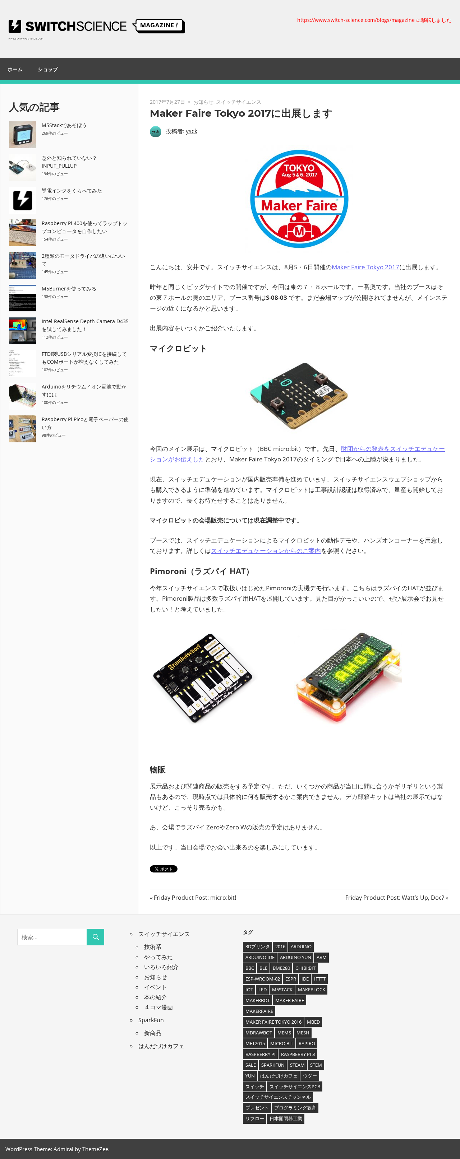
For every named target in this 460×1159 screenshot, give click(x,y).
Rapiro (307, 1043)
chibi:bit (305, 968)
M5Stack (282, 989)
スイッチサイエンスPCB (295, 1086)
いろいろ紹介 (161, 967)
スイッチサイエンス (238, 101)
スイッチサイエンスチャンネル (278, 1097)
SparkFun (151, 1020)
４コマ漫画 (158, 1007)
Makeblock (311, 989)
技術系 (152, 947)
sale (250, 1065)
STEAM (297, 1065)
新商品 (152, 1033)
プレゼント (257, 1107)
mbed (313, 1022)
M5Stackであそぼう (64, 125)
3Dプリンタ (257, 946)
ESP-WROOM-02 (262, 979)
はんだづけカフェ (161, 1046)
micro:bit (281, 1043)
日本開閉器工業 (286, 1118)
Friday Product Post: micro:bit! (194, 898)
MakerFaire (259, 1011)
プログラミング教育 (295, 1107)
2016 (280, 946)
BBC (249, 968)
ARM (322, 957)
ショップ (48, 69)
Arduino (301, 946)
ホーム (15, 69)
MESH (302, 1032)
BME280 (281, 968)
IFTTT (320, 979)
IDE (305, 979)
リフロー (254, 1118)
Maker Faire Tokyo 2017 (365, 267)
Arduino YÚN (295, 957)
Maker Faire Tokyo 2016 (273, 1022)
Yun (250, 1075)
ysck (191, 131)
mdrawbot (258, 1032)
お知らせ (203, 101)
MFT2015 (255, 1043)
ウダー (310, 1075)
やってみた (158, 957)
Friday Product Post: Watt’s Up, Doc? (394, 898)
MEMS (284, 1032)
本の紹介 (155, 997)
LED (262, 989)
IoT (249, 989)
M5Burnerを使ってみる (69, 288)
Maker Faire (289, 1000)
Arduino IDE (260, 957)
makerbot (257, 1000)
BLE (263, 968)
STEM (316, 1065)
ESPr (290, 979)
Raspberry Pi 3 (298, 1054)
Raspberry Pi (260, 1054)
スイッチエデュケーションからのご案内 (266, 550)
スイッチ (254, 1086)
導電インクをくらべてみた (72, 190)
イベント (155, 987)
